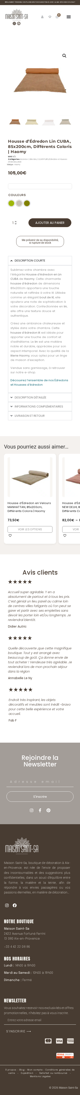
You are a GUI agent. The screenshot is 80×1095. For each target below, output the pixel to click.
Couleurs (17, 195)
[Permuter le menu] (68, 17)
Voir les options (30, 529)
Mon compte (34, 1070)
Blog (21, 1070)
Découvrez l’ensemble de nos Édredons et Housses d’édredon (39, 382)
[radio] (11, 203)
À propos (10, 1070)
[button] (64, 56)
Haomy (17, 164)
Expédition (26, 1073)
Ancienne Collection (28, 159)
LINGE (19, 162)
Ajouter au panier (49, 222)
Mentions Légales (40, 1076)
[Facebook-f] (40, 810)
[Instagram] (14, 23)
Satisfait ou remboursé (53, 1073)
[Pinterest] (48, 810)
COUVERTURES (43, 159)
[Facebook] (18, 23)
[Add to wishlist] (10, 535)
